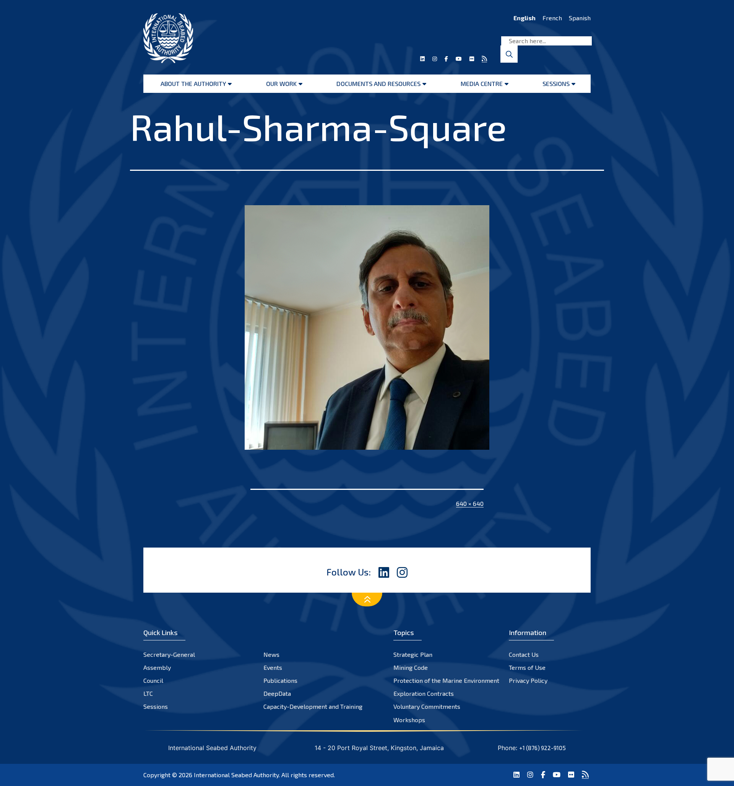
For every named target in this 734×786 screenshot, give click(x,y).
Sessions (556, 83)
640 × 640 (470, 503)
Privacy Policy (528, 680)
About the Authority (193, 83)
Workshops (409, 719)
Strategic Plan (412, 654)
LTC (148, 693)
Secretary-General (169, 654)
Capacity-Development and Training (312, 706)
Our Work (281, 83)
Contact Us (524, 654)
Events (272, 667)
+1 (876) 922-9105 (542, 747)
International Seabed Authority (236, 774)
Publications (280, 680)
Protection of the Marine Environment (446, 680)
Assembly (157, 667)
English (524, 17)
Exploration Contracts (423, 693)
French (552, 17)
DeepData (277, 693)
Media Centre (482, 83)
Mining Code (410, 667)
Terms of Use (527, 667)
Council (153, 680)
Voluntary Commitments (426, 706)
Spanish (580, 17)
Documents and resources (378, 83)
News (271, 654)
